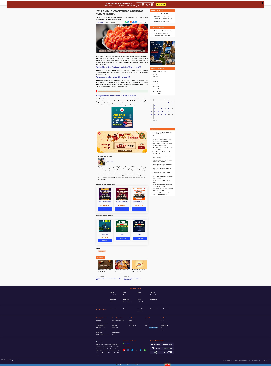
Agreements (126, 299)
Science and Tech (154, 297)
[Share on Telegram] (128, 22)
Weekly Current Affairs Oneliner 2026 (163, 30)
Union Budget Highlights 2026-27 (162, 21)
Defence (139, 294)
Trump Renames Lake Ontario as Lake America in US (162, 152)
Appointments (113, 299)
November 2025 (157, 93)
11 (154, 108)
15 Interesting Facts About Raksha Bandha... (104, 270)
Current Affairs (140, 308)
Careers (151, 327)
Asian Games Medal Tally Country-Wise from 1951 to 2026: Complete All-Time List (162, 134)
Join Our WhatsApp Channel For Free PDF (109, 91)
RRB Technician (132, 320)
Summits (139, 297)
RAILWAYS (114, 325)
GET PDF (167, 364)
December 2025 (157, 91)
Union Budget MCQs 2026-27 (161, 14)
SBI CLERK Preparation (102, 323)
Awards (125, 294)
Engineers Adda (153, 308)
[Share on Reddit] (131, 22)
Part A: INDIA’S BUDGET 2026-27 (162, 16)
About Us (147, 320)
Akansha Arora (101, 22)
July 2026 (155, 74)
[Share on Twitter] (136, 22)
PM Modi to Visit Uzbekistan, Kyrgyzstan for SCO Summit (163, 148)
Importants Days (140, 301)
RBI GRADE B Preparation (102, 334)
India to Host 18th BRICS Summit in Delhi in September (162, 169)
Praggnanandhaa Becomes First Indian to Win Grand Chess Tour (162, 161)
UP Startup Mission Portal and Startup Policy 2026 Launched (162, 165)
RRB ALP (131, 323)
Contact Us (147, 323)
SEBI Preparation (100, 325)
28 (165, 114)
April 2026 (155, 81)
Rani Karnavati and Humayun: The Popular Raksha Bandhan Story (161, 193)
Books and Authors (127, 301)
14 (165, 108)
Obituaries (152, 292)
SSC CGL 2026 (132, 325)
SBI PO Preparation (101, 320)
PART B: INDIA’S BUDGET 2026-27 (163, 18)
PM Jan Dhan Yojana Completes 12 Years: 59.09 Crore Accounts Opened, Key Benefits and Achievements (162, 139)
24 (151, 114)
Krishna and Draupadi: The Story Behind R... (121, 270)
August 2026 (159, 71)
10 (151, 108)
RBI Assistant (99, 332)
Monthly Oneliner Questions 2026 (162, 35)
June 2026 (155, 76)
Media (146, 325)
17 (151, 111)
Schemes (125, 297)
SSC (113, 323)
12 (158, 108)
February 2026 (156, 86)
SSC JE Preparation (101, 327)
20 (162, 111)
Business (139, 292)
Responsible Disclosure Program (230, 360)
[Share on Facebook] (133, 22)
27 (162, 114)
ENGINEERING (116, 332)
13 (161, 108)
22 (169, 111)
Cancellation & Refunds (244, 360)
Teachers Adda (113, 308)
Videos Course (164, 325)
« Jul (151, 125)
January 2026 (156, 89)
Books (162, 330)
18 (154, 111)
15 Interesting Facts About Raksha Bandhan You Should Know (161, 173)
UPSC (113, 334)
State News (112, 297)
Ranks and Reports (154, 294)
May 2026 (155, 79)
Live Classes (164, 323)
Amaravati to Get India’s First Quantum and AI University (162, 156)
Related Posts (100, 257)
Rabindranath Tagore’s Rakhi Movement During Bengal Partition (163, 189)
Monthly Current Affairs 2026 (161, 33)
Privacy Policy (266, 360)
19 (158, 111)
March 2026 (155, 84)
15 (168, 108)
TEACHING (115, 327)
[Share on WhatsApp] (126, 22)
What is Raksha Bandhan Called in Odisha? (138, 270)
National (112, 292)
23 (172, 111)
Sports (124, 292)
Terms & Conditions (256, 360)
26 (158, 114)
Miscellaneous (153, 299)
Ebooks (162, 327)
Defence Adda (140, 311)
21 (165, 111)
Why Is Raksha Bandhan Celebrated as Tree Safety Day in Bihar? (162, 185)
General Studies (101, 251)
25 (155, 114)
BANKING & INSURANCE (118, 320)
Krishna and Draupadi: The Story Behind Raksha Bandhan (163, 177)
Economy (139, 299)
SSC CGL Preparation (101, 330)
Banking (112, 301)
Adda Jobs (125, 308)
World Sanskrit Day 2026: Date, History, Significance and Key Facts (162, 144)
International (113, 294)
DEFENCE (114, 330)
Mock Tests (163, 320)
